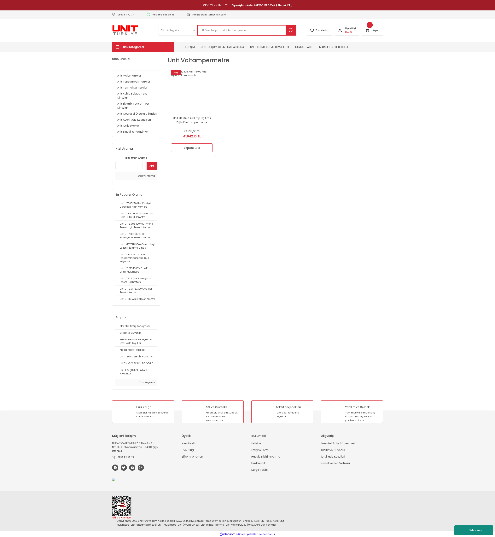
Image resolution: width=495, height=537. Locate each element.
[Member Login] (340, 30)
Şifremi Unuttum (193, 457)
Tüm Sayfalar (146, 382)
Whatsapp (476, 530)
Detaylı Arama (146, 175)
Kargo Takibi (259, 470)
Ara (151, 166)
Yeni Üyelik (189, 443)
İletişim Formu (260, 450)
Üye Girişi (188, 450)
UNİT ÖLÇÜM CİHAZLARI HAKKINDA (222, 47)
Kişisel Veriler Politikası (335, 463)
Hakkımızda (258, 463)
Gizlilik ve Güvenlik (333, 450)
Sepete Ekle (192, 148)
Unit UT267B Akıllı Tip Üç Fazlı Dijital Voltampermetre (192, 120)
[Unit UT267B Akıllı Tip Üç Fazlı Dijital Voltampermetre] (192, 90)
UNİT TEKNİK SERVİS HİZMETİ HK (269, 47)
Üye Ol (348, 32)
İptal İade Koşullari (333, 457)
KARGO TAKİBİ (304, 47)
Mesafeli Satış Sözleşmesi (338, 443)
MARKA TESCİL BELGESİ (333, 47)
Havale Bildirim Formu (265, 457)
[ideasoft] (227, 534)
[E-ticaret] (247, 534)
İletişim (256, 443)
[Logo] (125, 30)
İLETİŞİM (190, 47)
